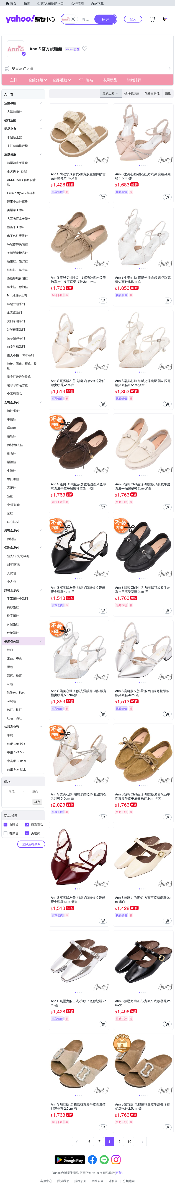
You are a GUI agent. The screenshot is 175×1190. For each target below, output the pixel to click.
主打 (13, 79)
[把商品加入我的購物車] (103, 197)
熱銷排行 (134, 79)
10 (129, 1141)
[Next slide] (106, 133)
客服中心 (46, 1181)
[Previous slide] (52, 133)
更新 (119, 1172)
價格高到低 (152, 93)
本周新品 (110, 79)
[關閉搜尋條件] (73, 19)
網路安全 (97, 1181)
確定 (37, 802)
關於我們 (63, 1181)
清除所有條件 (31, 844)
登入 (133, 19)
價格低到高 (131, 93)
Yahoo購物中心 (30, 19)
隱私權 (113, 1181)
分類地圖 (129, 1181)
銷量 (168, 93)
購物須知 (80, 1181)
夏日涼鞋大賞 (22, 68)
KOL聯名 (85, 79)
